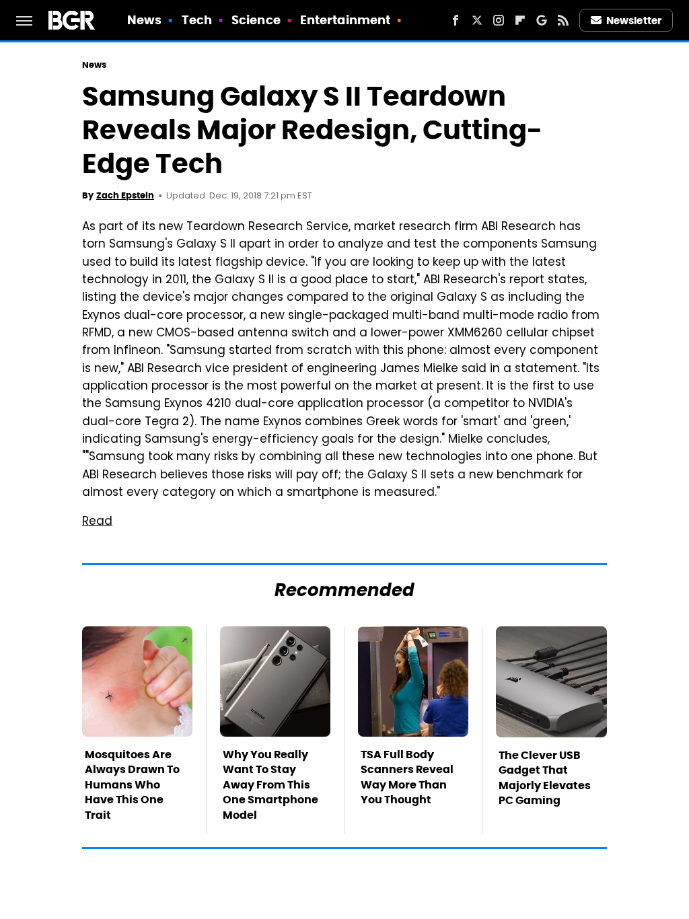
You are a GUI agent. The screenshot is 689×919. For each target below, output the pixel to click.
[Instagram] (498, 20)
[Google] (541, 20)
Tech (197, 20)
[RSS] (563, 20)
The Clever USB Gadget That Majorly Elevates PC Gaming (545, 777)
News (144, 20)
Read (97, 522)
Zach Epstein (125, 195)
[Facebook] (455, 20)
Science (256, 20)
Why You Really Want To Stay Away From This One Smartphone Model (270, 784)
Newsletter (633, 20)
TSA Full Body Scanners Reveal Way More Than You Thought (407, 777)
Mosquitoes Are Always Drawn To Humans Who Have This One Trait (132, 784)
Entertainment (345, 20)
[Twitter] (477, 20)
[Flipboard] (520, 20)
